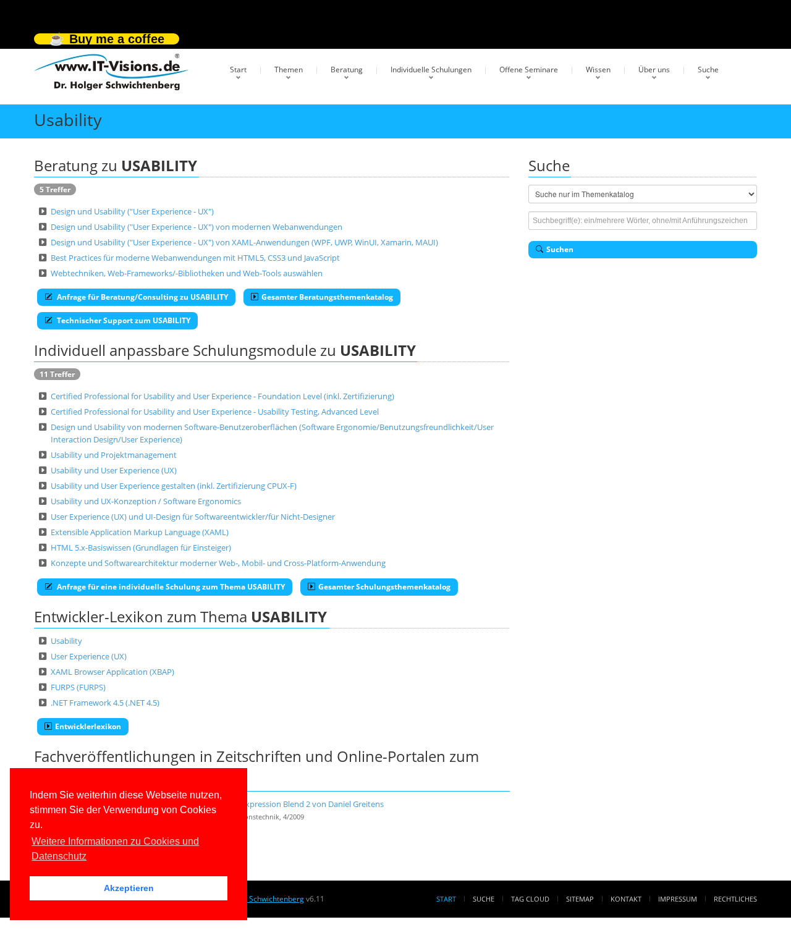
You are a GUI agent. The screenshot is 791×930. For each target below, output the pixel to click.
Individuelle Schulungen (431, 69)
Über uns (654, 69)
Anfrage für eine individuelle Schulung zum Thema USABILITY (170, 586)
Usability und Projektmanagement (114, 454)
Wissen (598, 69)
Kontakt (626, 898)
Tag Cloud (530, 898)
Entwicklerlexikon (88, 726)
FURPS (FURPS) (78, 687)
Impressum (677, 898)
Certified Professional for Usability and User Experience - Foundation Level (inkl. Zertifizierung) (222, 396)
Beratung (347, 69)
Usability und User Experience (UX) (114, 470)
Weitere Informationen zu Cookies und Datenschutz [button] (115, 848)
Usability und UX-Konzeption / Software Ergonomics (146, 501)
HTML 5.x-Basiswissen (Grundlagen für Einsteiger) (141, 547)
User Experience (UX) (89, 656)
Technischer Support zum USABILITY (122, 320)
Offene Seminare (528, 69)
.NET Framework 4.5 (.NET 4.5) (105, 702)
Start (238, 69)
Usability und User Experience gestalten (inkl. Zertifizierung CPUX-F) (174, 485)
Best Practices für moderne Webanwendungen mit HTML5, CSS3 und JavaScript (195, 257)
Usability (66, 640)
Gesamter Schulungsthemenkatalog (384, 586)
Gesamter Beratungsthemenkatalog (327, 297)
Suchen (559, 249)
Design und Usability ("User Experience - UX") (132, 211)
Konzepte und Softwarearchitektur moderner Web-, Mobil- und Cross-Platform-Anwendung (218, 563)
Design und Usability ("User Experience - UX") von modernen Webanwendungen (196, 226)
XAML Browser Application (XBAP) (112, 671)
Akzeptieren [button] (129, 888)
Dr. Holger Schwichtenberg (257, 899)
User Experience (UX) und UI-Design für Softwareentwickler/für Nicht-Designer (193, 516)
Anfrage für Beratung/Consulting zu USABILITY (141, 297)
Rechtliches (735, 898)
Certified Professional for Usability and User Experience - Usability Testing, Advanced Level (215, 411)
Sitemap (580, 898)
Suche (708, 69)
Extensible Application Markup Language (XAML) (140, 532)
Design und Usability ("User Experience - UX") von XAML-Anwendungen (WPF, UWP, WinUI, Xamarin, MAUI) (244, 242)
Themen (288, 69)
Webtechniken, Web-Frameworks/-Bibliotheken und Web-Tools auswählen (187, 273)
